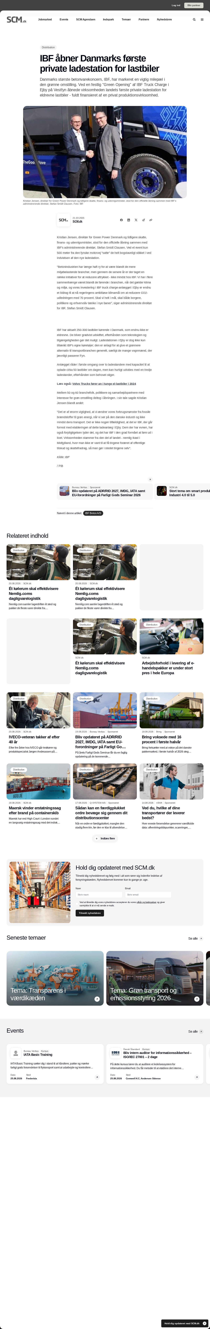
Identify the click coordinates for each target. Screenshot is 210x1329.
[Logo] (17, 19)
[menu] (202, 19)
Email (127, 888)
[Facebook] (121, 220)
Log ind (176, 5)
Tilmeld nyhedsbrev (90, 913)
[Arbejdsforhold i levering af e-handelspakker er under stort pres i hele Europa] (171, 646)
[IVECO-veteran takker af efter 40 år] (38, 722)
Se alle (193, 938)
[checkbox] (77, 903)
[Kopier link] (150, 220)
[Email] (143, 220)
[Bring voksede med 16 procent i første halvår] (171, 723)
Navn (78, 888)
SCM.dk (77, 221)
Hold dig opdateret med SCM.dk (182, 1323)
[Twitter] (136, 220)
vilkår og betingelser (146, 902)
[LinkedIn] (129, 220)
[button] (150, 479)
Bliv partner (194, 5)
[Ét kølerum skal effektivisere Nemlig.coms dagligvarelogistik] (38, 577)
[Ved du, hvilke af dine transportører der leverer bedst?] (171, 796)
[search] (194, 19)
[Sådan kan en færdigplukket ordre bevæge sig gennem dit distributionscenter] (105, 796)
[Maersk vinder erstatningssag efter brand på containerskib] (38, 794)
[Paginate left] (9, 978)
